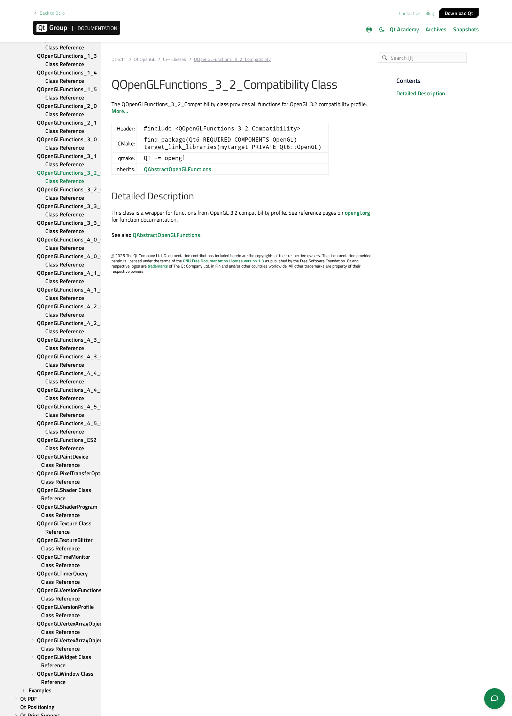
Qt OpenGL (144, 59)
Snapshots (466, 29)
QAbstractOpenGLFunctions (177, 169)
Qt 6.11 (118, 59)
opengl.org (357, 212)
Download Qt (459, 12)
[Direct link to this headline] (197, 196)
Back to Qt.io (52, 13)
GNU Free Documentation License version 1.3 (223, 260)
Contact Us (409, 13)
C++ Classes (174, 59)
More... (119, 111)
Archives (436, 29)
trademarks (158, 266)
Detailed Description (420, 93)
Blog (429, 13)
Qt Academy (404, 29)
